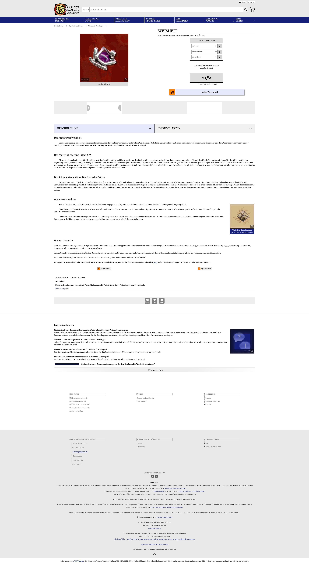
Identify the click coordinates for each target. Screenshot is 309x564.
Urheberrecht (78, 460)
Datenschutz (77, 456)
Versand (212, 84)
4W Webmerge (78, 561)
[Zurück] (88, 108)
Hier (155, 262)
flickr (123, 539)
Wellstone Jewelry (154, 528)
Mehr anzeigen (154, 370)
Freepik (128, 539)
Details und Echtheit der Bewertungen (154, 544)
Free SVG (135, 539)
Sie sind (57, 26)
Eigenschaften (206, 268)
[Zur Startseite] (60, 9)
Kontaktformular (198, 491)
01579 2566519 (159, 491)
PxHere (168, 539)
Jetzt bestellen (105, 268)
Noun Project (153, 539)
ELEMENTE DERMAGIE (92, 20)
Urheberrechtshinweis (164, 517)
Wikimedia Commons (187, 539)
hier (61, 26)
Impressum (77, 464)
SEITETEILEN (239, 20)
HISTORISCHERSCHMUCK (62, 20)
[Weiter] (119, 108)
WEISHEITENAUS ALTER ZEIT (123, 20)
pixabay (161, 539)
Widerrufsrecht (78, 447)
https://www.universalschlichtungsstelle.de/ (167, 507)
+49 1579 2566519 (184, 491)
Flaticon (117, 539)
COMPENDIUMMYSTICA (212, 20)
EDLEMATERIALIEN (182, 20)
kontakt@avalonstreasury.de (175, 488)
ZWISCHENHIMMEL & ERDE (153, 20)
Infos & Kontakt (245, 2)
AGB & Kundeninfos (80, 443)
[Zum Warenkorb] (252, 9)
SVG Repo (175, 539)
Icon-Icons (143, 539)
